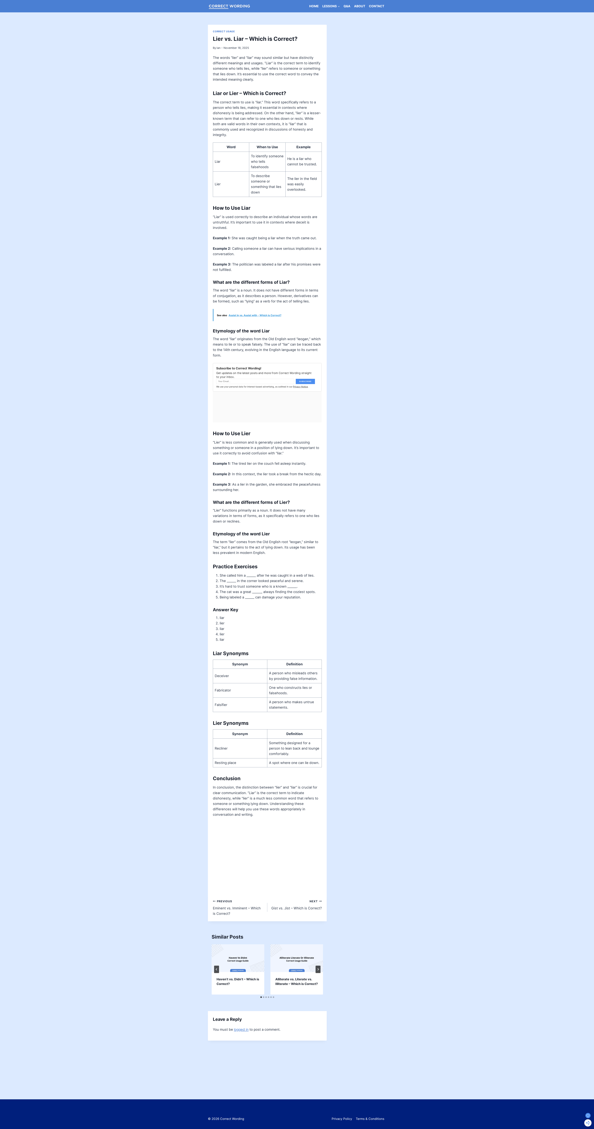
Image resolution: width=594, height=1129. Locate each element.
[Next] (318, 969)
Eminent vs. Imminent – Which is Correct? (237, 908)
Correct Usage (224, 31)
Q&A (347, 6)
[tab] (261, 997)
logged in (241, 1029)
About (359, 6)
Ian (218, 47)
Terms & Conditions (370, 1119)
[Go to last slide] (216, 969)
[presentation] (238, 958)
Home (314, 6)
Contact (376, 6)
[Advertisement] (267, 1063)
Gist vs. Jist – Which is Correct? (296, 905)
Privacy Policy (342, 1119)
